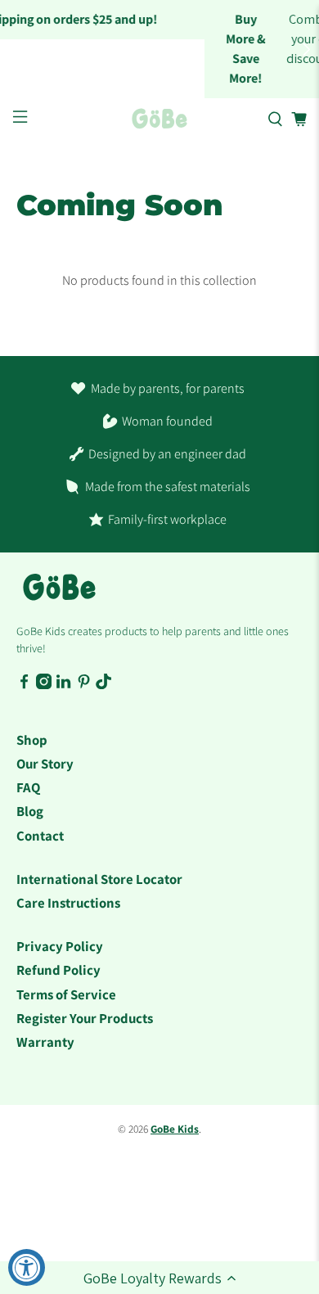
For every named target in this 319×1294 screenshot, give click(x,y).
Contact (40, 836)
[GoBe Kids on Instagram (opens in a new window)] (44, 685)
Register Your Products (84, 1018)
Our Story (45, 764)
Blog (29, 811)
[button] (159, 1277)
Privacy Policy (59, 946)
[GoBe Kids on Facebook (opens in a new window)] (24, 685)
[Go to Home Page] (160, 119)
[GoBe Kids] (59, 596)
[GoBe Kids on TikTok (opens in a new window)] (103, 685)
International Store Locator (99, 879)
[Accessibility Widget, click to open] (26, 1267)
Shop (31, 740)
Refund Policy (58, 970)
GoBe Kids (175, 1128)
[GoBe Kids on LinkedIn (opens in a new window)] (63, 685)
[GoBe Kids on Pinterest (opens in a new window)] (84, 685)
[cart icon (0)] (299, 119)
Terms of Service (66, 994)
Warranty (45, 1042)
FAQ (28, 787)
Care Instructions (68, 903)
